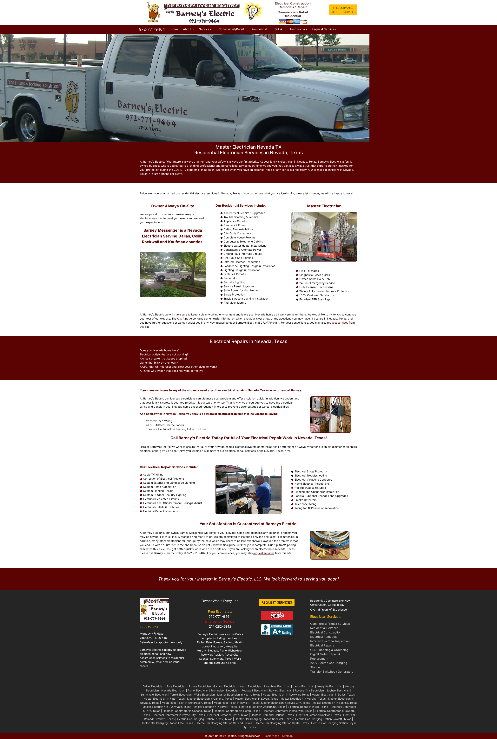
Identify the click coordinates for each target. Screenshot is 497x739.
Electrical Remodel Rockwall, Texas (318, 714)
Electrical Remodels (323, 637)
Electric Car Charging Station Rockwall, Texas (264, 719)
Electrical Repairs (322, 645)
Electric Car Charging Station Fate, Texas (167, 723)
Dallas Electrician (153, 686)
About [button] (187, 29)
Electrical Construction (325, 632)
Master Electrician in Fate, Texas (164, 698)
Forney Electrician (200, 686)
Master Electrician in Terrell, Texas (215, 706)
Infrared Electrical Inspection (330, 641)
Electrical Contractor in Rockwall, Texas (287, 710)
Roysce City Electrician (309, 690)
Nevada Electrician (173, 690)
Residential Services (324, 628)
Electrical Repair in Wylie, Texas (308, 706)
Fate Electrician (176, 686)
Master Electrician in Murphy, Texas (303, 698)
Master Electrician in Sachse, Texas (335, 702)
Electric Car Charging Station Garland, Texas (223, 723)
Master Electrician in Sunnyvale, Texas (166, 706)
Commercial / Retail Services (330, 624)
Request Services (324, 29)
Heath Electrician (250, 686)
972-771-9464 (151, 29)
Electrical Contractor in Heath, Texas (237, 710)
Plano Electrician (198, 690)
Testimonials (298, 29)
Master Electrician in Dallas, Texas (333, 694)
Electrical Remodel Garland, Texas (272, 714)
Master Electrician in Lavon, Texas (256, 698)
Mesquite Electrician (329, 686)
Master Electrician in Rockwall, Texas (286, 694)
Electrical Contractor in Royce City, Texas (178, 714)
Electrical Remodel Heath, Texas (227, 714)
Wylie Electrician (204, 694)
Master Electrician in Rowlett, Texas (236, 702)
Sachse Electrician (337, 690)
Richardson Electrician (225, 690)
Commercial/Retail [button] (232, 29)
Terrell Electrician (181, 694)
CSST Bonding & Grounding (329, 650)
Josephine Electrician (276, 686)
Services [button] (205, 29)
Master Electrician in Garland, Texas (209, 698)
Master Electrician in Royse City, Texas (285, 702)
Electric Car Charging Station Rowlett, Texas (323, 719)
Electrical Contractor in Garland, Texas (187, 710)
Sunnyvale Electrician (154, 694)
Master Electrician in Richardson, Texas (186, 702)
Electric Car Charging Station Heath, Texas (282, 723)
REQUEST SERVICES (277, 602)
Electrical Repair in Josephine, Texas (262, 706)
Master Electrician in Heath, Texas (238, 694)
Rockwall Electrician (254, 690)
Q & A (180, 318)
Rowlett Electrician (280, 690)
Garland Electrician (225, 686)
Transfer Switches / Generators (331, 671)
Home (175, 29)
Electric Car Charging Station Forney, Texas (204, 719)
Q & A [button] (279, 29)
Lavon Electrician (303, 686)
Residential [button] (259, 29)
